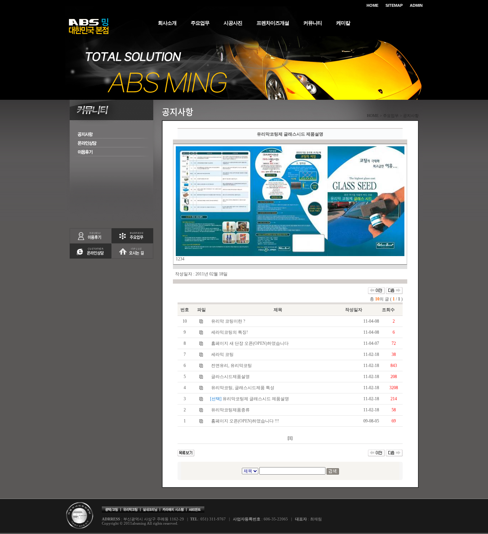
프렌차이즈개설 (273, 23)
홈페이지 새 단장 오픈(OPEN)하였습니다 (250, 343)
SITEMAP (394, 5)
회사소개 (167, 23)
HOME (372, 5)
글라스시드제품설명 (230, 376)
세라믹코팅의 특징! (229, 332)
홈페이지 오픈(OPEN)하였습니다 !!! (245, 420)
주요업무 (200, 23)
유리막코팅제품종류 (230, 409)
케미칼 (343, 23)
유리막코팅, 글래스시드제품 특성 (242, 387)
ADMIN (416, 5)
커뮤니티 (312, 23)
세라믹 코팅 (222, 354)
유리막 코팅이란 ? (228, 321)
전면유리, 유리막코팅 (231, 365)
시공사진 (233, 23)
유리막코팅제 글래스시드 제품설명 (256, 398)
